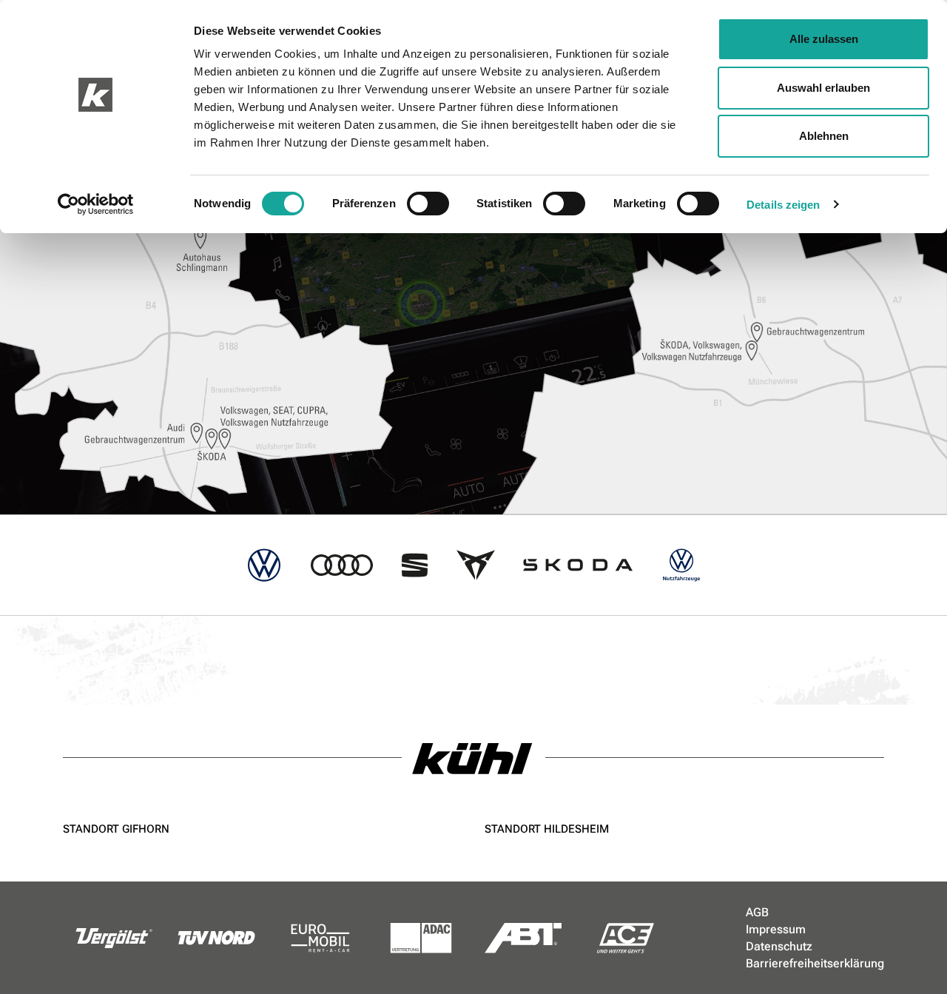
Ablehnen (824, 136)
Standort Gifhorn (116, 829)
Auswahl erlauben (823, 87)
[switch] (428, 203)
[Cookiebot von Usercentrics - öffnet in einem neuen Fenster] (96, 204)
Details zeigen (783, 204)
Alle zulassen (823, 39)
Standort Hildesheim (547, 829)
